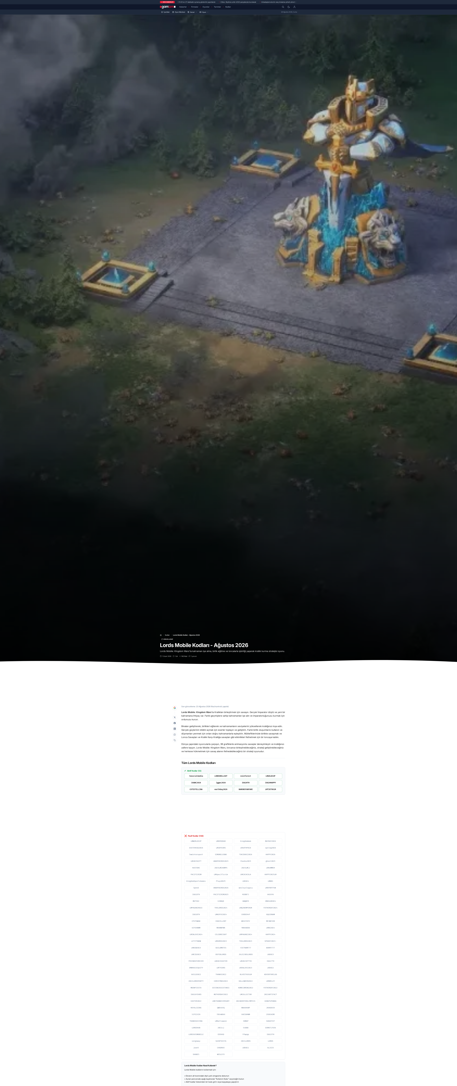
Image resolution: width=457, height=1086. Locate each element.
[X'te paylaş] (174, 717)
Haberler (183, 7)
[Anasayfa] (161, 635)
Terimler (217, 7)
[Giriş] (294, 7)
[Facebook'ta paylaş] (174, 723)
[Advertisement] (228, 683)
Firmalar (194, 7)
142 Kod (184, 656)
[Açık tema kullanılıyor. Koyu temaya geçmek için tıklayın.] (288, 7)
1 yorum (194, 656)
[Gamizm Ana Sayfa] (167, 7)
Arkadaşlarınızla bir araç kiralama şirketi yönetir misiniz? (281, 2)
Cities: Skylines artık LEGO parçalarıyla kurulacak (238, 2)
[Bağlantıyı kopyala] (174, 740)
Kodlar (228, 7)
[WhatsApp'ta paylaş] (174, 734)
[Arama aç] (283, 7)
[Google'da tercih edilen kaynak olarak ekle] (174, 707)
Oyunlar (206, 7)
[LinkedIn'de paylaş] (174, 728)
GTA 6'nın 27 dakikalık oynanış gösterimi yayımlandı (196, 2)
